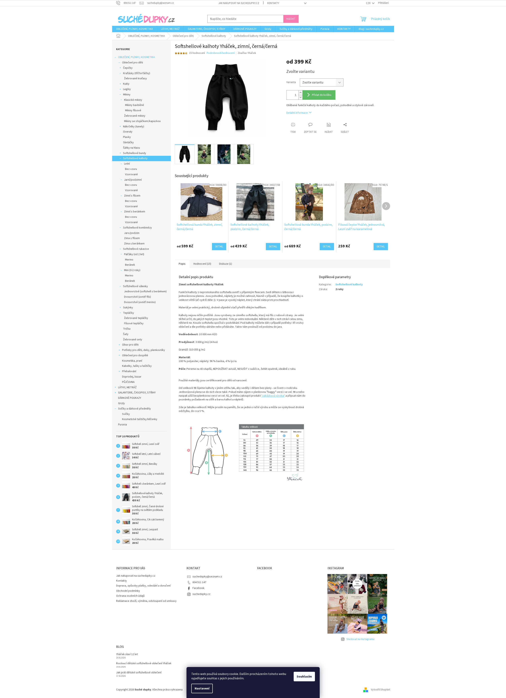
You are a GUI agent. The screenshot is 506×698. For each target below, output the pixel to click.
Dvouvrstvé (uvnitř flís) (137, 297)
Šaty (125, 334)
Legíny (127, 89)
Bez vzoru (131, 169)
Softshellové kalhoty (135, 158)
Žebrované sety (132, 340)
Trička (126, 329)
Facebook (198, 588)
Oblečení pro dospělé (135, 355)
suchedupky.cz (201, 594)
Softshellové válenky (135, 286)
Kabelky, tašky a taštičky (137, 366)
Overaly (127, 132)
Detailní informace (297, 113)
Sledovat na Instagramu (360, 639)
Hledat (291, 19)
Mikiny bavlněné (134, 105)
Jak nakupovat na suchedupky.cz (239, 3)
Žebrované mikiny (134, 116)
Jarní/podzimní (133, 180)
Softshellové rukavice (136, 249)
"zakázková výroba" (273, 396)
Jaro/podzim (131, 233)
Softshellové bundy (134, 153)
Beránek (130, 265)
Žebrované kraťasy (135, 78)
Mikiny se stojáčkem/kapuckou (142, 121)
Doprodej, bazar (131, 377)
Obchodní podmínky (128, 591)
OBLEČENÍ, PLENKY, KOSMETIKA (136, 57)
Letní (127, 164)
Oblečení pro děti (132, 63)
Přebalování (129, 371)
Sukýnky (128, 308)
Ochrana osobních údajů (130, 596)
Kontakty (273, 3)
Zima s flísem (132, 238)
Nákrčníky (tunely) (133, 127)
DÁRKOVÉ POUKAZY (129, 398)
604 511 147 (199, 582)
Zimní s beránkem (134, 212)
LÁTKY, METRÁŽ (127, 387)
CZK (368, 3)
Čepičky (128, 68)
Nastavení (202, 688)
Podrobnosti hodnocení (221, 53)
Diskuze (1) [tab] (225, 264)
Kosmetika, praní (132, 361)
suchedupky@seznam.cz (207, 577)
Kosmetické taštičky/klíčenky (139, 419)
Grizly (121, 403)
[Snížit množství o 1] (300, 97)
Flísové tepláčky (134, 323)
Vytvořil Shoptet (380, 690)
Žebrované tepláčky (136, 318)
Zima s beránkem (134, 244)
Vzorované (131, 174)
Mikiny (126, 95)
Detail (219, 247)
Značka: (247, 53)
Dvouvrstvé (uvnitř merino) (140, 302)
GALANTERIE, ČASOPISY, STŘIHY (137, 393)
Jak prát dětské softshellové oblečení (138, 673)
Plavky (127, 137)
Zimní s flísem (132, 196)
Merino (129, 260)
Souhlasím (304, 676)
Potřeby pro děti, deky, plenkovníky (143, 350)
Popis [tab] (182, 264)
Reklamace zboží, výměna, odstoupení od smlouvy (146, 601)
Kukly (126, 84)
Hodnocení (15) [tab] (202, 264)
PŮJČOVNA (128, 382)
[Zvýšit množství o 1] (300, 92)
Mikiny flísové (133, 110)
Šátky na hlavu (131, 148)
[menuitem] (134, 29)
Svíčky (126, 414)
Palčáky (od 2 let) (134, 254)
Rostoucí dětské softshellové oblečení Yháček (143, 663)
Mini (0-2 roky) (132, 270)
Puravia (122, 425)
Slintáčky (128, 142)
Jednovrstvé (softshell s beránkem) (145, 291)
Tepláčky (128, 313)
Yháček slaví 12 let (127, 654)
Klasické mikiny (133, 100)
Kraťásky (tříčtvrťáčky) (136, 73)
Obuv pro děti (130, 345)
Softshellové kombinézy (137, 228)
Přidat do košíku (321, 95)
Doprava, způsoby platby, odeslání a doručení (143, 586)
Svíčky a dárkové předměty (134, 409)
